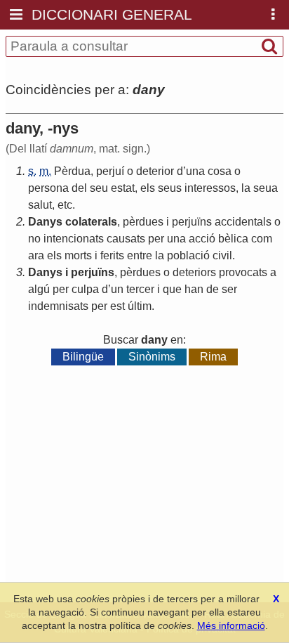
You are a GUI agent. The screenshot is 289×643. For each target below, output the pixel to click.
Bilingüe (83, 357)
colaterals (91, 222)
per (156, 239)
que (172, 289)
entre (139, 255)
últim (140, 306)
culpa (85, 289)
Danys (45, 222)
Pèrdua (72, 171)
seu (99, 188)
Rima (213, 357)
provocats (243, 272)
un (117, 289)
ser (229, 289)
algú (39, 289)
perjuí (110, 171)
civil (222, 255)
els (147, 188)
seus (170, 188)
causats (126, 239)
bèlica (233, 239)
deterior (155, 171)
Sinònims (151, 357)
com (261, 239)
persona (48, 188)
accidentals (243, 222)
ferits (112, 255)
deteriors (194, 272)
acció (202, 239)
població (188, 255)
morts (78, 255)
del (79, 188)
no (34, 239)
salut (40, 205)
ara (36, 255)
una (195, 171)
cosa (219, 171)
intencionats (73, 239)
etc (65, 205)
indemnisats (58, 306)
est (117, 306)
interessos (210, 188)
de (212, 289)
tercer (140, 289)
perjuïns (192, 222)
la (245, 188)
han (193, 289)
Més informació (231, 625)
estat (123, 188)
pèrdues (143, 222)
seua (265, 188)
